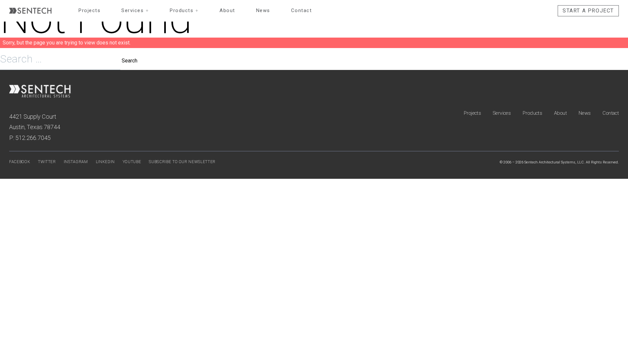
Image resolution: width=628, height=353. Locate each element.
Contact (301, 10)
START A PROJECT (588, 11)
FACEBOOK (19, 162)
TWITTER (47, 162)
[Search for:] (61, 61)
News (263, 10)
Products (184, 10)
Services (135, 10)
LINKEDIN (105, 162)
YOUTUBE (132, 162)
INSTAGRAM (76, 162)
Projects (89, 10)
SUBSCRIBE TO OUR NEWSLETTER (182, 162)
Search (129, 61)
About (227, 10)
